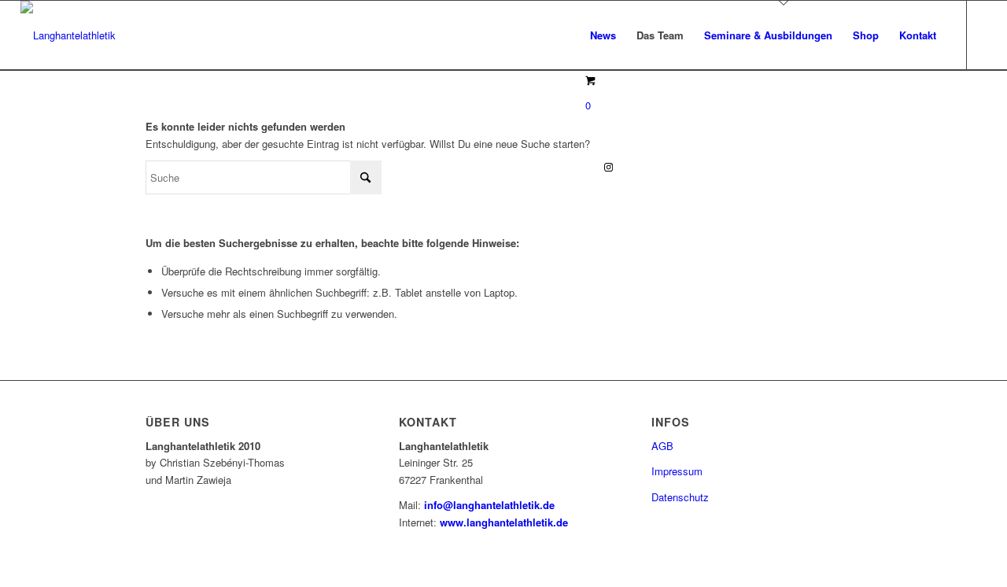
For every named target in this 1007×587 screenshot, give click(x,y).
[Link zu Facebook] (584, 167)
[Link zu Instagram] (608, 167)
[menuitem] (603, 35)
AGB (662, 445)
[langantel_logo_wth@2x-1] (68, 35)
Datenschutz (680, 496)
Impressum (677, 470)
